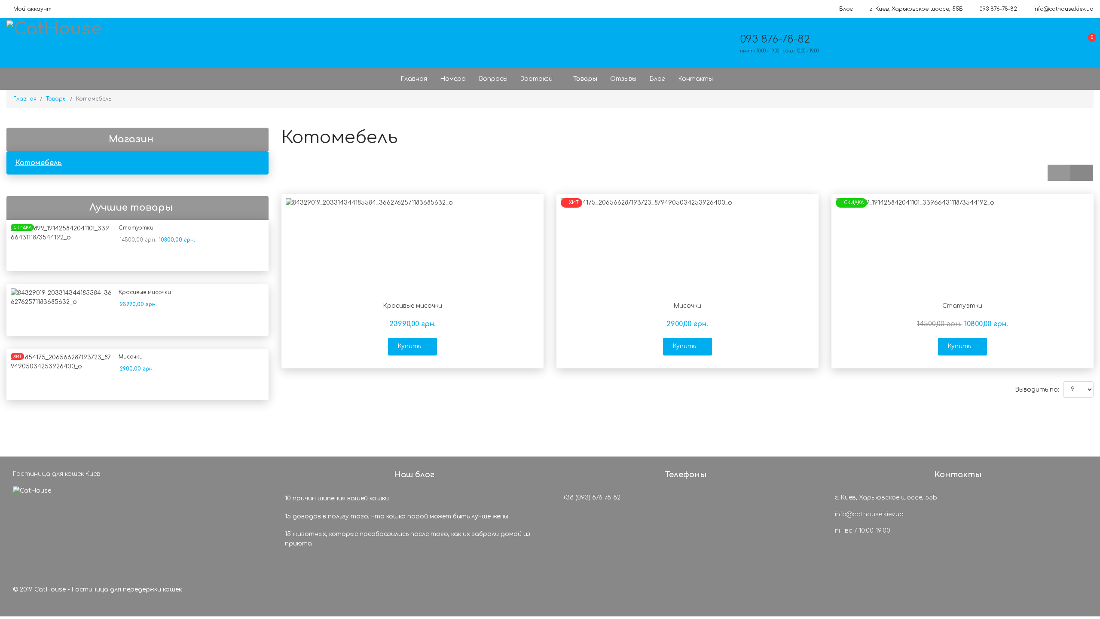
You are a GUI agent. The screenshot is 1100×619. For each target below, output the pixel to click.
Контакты (695, 79)
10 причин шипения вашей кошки (337, 498)
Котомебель (38, 163)
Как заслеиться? (308, 47)
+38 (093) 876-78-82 (590, 497)
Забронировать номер (319, 31)
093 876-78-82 (998, 9)
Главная (413, 79)
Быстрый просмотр (412, 285)
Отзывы (623, 79)
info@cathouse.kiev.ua (1063, 9)
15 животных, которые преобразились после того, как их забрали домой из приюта (407, 539)
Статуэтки (136, 228)
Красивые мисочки (145, 292)
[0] (1085, 45)
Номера (453, 79)
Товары (585, 79)
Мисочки (131, 357)
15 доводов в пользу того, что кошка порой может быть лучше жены (396, 516)
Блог (846, 9)
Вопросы (493, 79)
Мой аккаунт (32, 9)
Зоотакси (536, 79)
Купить (409, 346)
